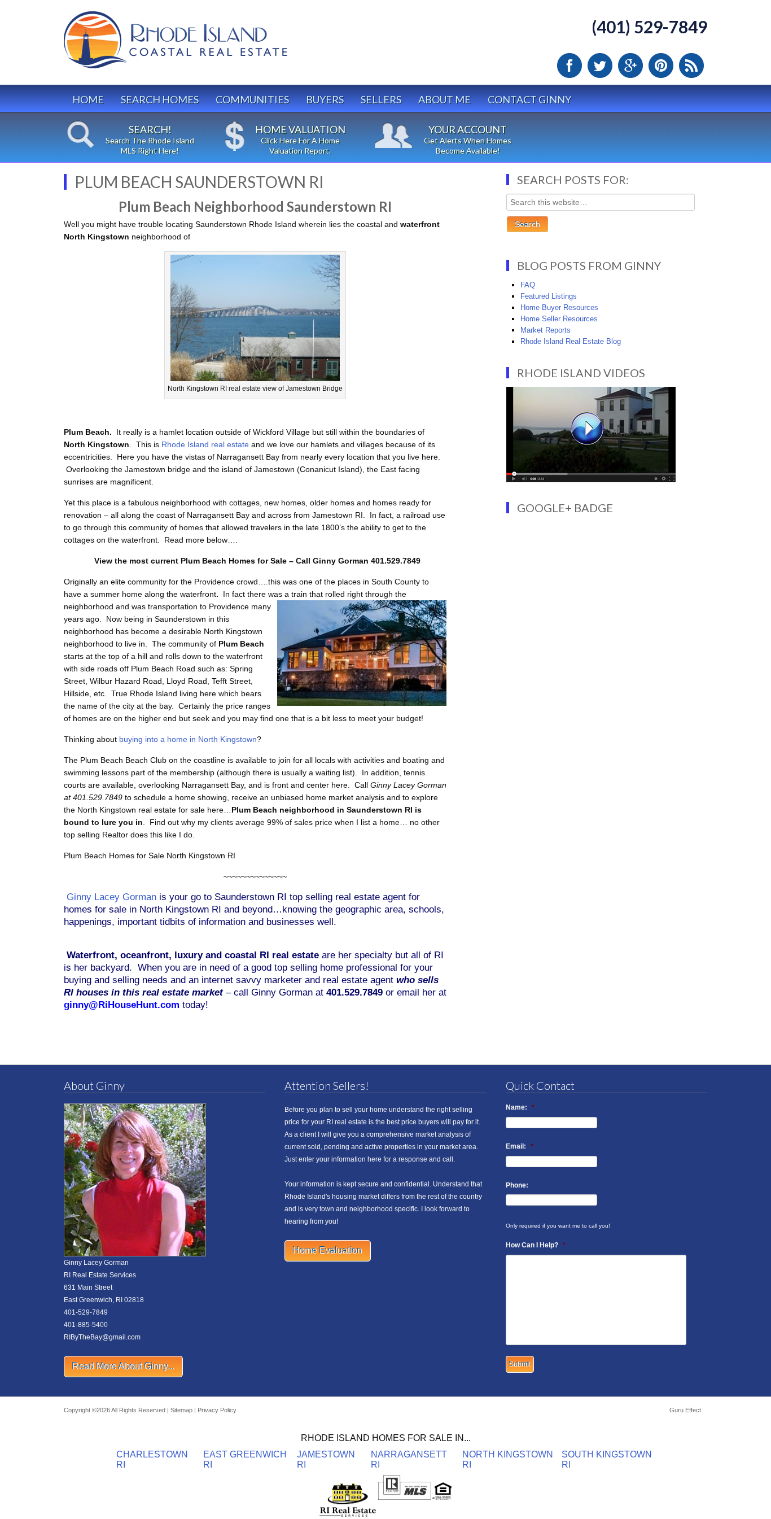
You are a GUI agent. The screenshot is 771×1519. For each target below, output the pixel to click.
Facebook (569, 65)
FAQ (527, 285)
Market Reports (545, 330)
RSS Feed (691, 65)
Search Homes (160, 99)
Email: (519, 1146)
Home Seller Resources (559, 319)
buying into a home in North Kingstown (188, 739)
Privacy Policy (217, 1410)
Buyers (325, 99)
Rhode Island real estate (205, 444)
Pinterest (661, 65)
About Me (444, 99)
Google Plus (630, 65)
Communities (252, 99)
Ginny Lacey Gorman (111, 897)
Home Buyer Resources (559, 307)
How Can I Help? (536, 1245)
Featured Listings (548, 296)
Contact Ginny (529, 99)
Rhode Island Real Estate (199, 44)
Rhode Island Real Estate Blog (570, 341)
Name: (520, 1107)
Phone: (517, 1185)
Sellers (381, 99)
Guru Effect (685, 1410)
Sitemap (181, 1410)
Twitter (600, 65)
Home (88, 99)
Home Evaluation (327, 1250)
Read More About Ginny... (123, 1366)
